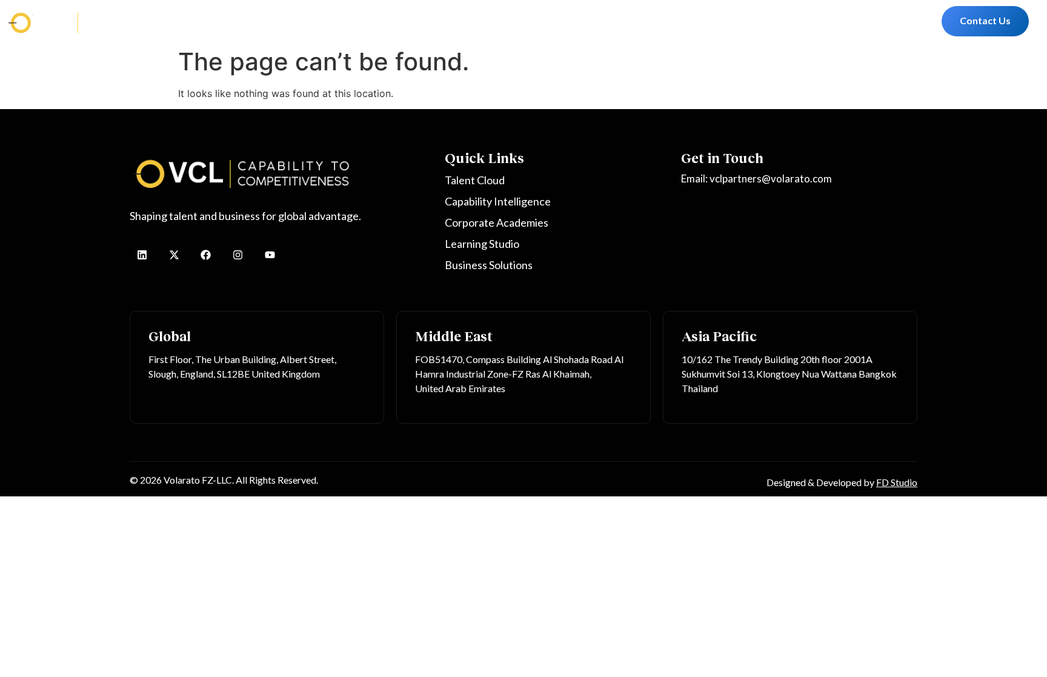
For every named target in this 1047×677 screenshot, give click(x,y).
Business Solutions (600, 21)
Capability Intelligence (311, 21)
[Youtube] (270, 254)
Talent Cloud (222, 21)
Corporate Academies (418, 21)
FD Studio (896, 482)
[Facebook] (206, 254)
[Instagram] (237, 254)
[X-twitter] (174, 254)
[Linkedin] (142, 254)
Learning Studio (512, 21)
